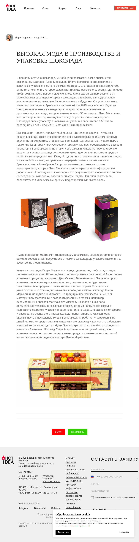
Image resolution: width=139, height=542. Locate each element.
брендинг (71, 462)
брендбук (71, 484)
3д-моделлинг (73, 481)
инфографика (73, 488)
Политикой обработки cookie (80, 526)
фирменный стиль (76, 477)
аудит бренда (73, 507)
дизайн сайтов (74, 496)
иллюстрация (73, 499)
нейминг (70, 466)
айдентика (72, 492)
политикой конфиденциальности (121, 497)
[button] (125, 8)
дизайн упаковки (75, 469)
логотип (70, 503)
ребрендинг (72, 473)
